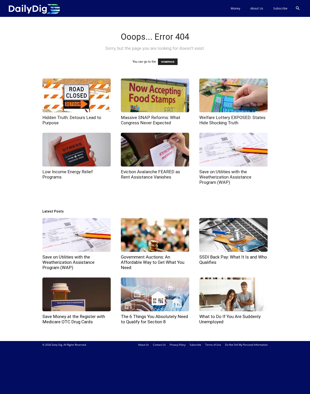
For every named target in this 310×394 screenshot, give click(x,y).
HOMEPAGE (167, 61)
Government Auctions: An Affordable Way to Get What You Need (152, 262)
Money (235, 8)
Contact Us (159, 345)
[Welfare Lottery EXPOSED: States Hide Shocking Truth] (233, 95)
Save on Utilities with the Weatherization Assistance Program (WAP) (225, 177)
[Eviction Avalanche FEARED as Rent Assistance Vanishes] (155, 150)
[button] (297, 9)
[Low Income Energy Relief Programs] (76, 150)
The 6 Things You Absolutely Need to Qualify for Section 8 (154, 319)
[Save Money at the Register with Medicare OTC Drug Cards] (76, 294)
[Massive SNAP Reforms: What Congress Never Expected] (155, 95)
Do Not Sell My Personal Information (246, 345)
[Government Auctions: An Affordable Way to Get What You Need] (155, 235)
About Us (256, 8)
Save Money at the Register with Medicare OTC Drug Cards (73, 319)
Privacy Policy (178, 345)
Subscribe (280, 8)
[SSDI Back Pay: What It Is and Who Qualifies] (233, 235)
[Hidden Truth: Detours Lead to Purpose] (76, 95)
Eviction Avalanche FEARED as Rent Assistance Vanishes (150, 174)
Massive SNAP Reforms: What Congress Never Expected (150, 120)
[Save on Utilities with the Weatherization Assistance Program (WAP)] (233, 150)
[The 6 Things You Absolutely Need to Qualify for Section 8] (155, 294)
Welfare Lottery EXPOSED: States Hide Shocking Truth (232, 120)
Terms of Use (213, 345)
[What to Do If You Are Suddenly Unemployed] (233, 294)
